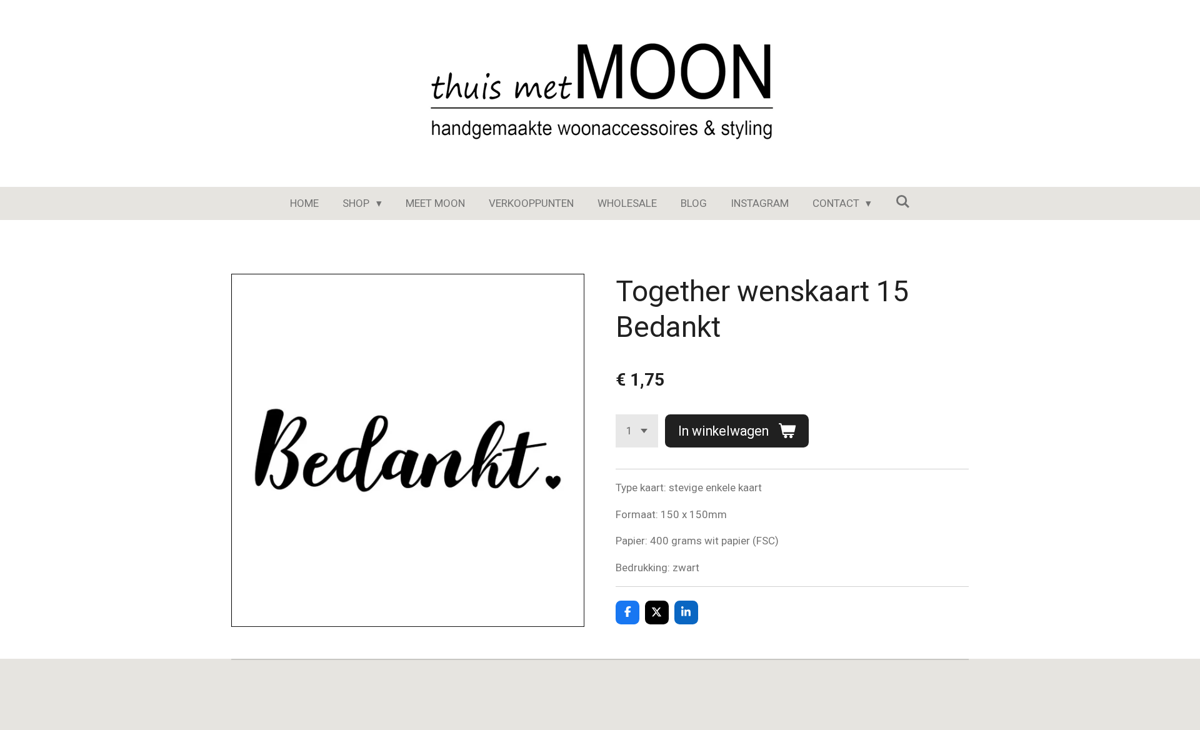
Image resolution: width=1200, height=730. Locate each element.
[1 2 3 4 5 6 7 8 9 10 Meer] (637, 431)
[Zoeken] (902, 201)
